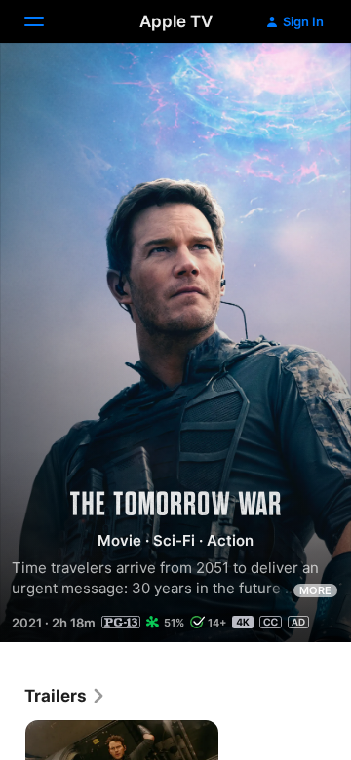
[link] (65, 695)
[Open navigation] (45, 21)
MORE (315, 590)
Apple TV (176, 21)
